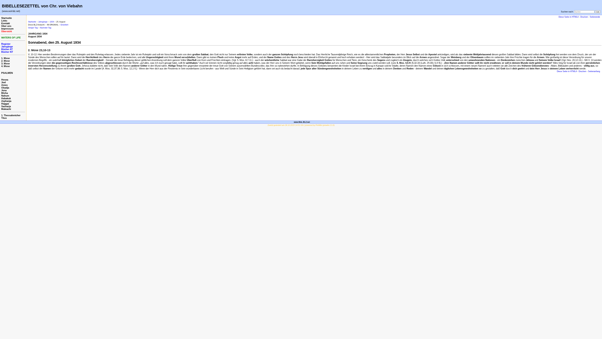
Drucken (584, 17)
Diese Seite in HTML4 (568, 17)
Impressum (7, 28)
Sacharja (6, 106)
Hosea (4, 79)
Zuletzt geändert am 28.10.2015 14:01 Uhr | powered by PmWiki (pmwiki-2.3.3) (301, 125)
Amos (4, 85)
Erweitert (64, 25)
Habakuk (6, 98)
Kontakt (5, 23)
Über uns (6, 26)
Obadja (5, 87)
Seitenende (595, 17)
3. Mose (5, 63)
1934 (52, 22)
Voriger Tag (33, 28)
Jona (4, 90)
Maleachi (6, 109)
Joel (3, 82)
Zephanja (6, 101)
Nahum (5, 95)
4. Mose (5, 66)
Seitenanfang (594, 71)
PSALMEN (7, 73)
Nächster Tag (45, 28)
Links (4, 20)
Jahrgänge (43, 22)
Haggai (5, 103)
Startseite (6, 18)
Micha (4, 93)
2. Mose (5, 60)
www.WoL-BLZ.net (302, 122)
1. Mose (5, 58)
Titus (4, 118)
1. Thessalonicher (11, 115)
